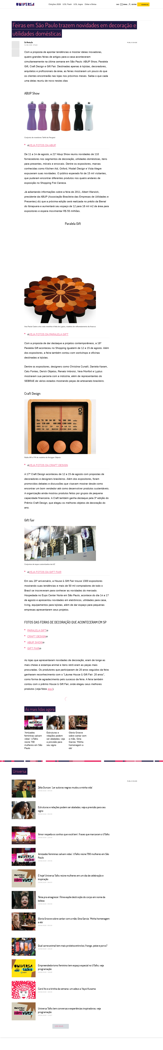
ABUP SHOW (35, 642)
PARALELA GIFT (36, 630)
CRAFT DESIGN (36, 636)
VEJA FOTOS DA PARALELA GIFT (48, 334)
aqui (50, 688)
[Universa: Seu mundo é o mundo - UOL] (25, 4)
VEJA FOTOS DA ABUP (42, 145)
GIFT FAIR (33, 648)
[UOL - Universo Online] (36, 4)
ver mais (59, 1026)
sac (117, 4)
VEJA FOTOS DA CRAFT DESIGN (48, 465)
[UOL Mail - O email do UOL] (124, 4)
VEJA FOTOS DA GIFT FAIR (45, 571)
